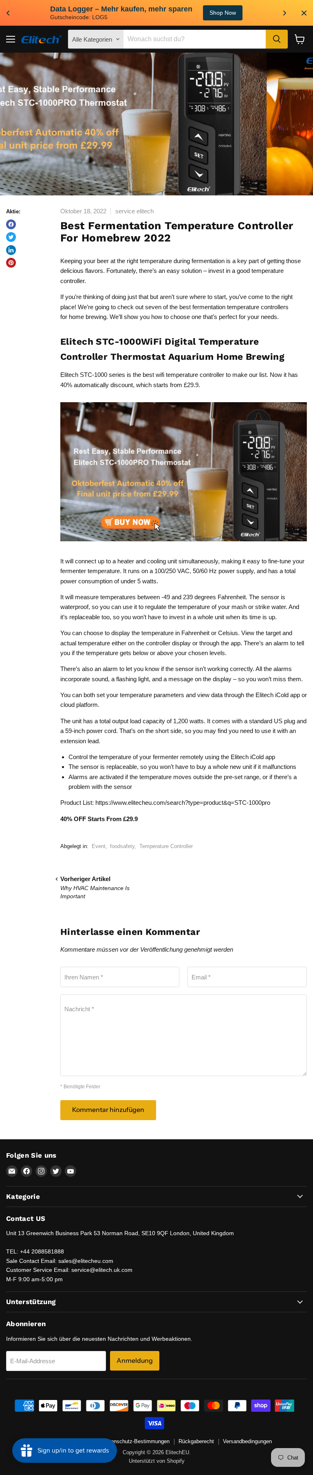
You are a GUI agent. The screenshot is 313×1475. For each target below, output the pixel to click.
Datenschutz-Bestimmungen (136, 1441)
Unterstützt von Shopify (157, 1461)
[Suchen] (277, 39)
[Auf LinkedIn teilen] (11, 250)
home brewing (87, 316)
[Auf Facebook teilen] (11, 224)
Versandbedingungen (247, 1441)
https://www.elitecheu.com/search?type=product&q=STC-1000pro (182, 802)
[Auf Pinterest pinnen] (11, 263)
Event (99, 846)
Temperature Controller (166, 846)
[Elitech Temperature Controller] (183, 545)
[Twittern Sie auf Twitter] (11, 237)
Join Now (262, 12)
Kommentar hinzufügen (108, 1110)
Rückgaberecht (196, 1441)
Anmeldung (135, 1360)
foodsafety (122, 846)
